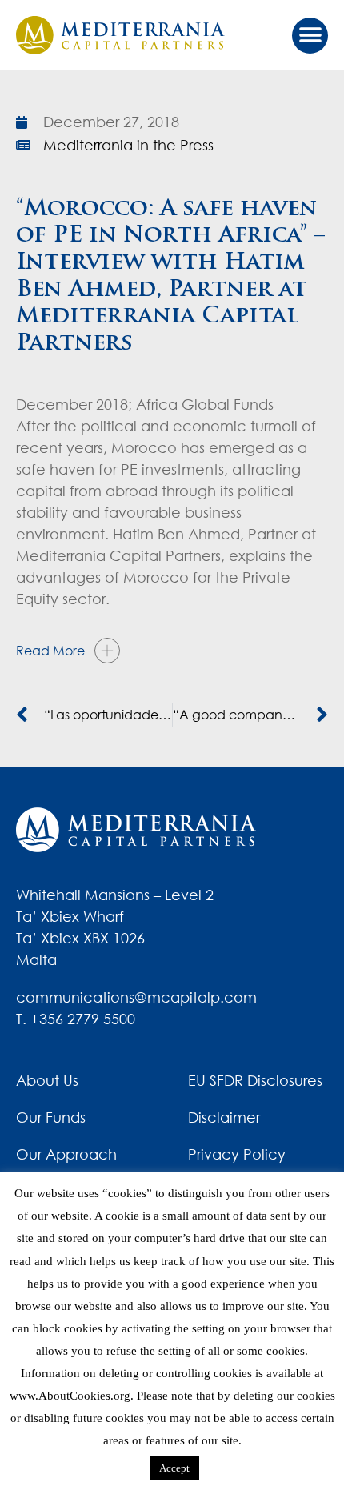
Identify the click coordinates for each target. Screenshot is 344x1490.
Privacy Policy (237, 1154)
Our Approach (66, 1154)
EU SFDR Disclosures (255, 1080)
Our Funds (51, 1117)
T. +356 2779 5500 (75, 1018)
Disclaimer (224, 1117)
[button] (310, 36)
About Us (47, 1080)
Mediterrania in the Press (128, 145)
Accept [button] (174, 1468)
